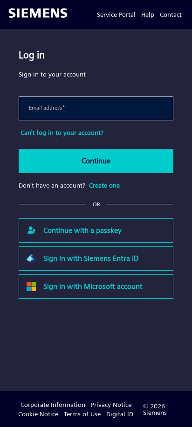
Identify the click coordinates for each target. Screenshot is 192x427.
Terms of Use (82, 414)
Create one (104, 185)
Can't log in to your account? (62, 132)
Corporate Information (53, 404)
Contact (171, 14)
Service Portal (116, 14)
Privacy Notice (111, 404)
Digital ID (119, 414)
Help (147, 14)
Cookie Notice (38, 414)
